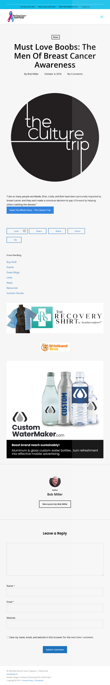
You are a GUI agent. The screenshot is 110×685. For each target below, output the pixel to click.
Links (9, 277)
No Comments (75, 74)
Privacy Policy (27, 680)
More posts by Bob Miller (55, 504)
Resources (12, 288)
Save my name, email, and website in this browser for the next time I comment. (51, 637)
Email (10, 601)
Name (11, 585)
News (55, 37)
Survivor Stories (15, 293)
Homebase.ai (12, 674)
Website (11, 617)
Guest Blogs (13, 272)
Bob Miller (33, 74)
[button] (101, 16)
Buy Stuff (11, 262)
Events (10, 267)
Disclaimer (39, 680)
